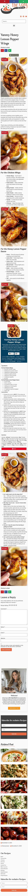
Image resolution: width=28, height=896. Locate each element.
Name (3, 626)
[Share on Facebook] (6, 50)
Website (3, 638)
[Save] (4, 59)
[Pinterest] (21, 16)
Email (3, 632)
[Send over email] (9, 50)
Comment (4, 608)
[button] (14, 25)
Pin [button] (18, 353)
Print (11, 353)
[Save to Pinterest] (2, 50)
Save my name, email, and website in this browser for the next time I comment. (12, 646)
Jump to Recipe (14, 55)
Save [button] (14, 448)
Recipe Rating (4, 605)
